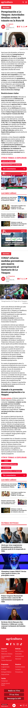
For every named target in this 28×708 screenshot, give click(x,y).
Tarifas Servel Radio (5, 684)
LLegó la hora (5, 667)
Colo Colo (4, 651)
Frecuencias (19, 672)
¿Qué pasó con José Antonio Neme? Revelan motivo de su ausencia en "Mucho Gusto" (9, 199)
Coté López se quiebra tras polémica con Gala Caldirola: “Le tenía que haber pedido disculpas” (18, 207)
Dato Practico (19, 651)
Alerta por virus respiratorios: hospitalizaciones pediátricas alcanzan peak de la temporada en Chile (13, 548)
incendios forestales (9, 464)
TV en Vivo (14, 694)
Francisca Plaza (10, 277)
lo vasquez (6, 467)
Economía (18, 654)
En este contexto (6, 398)
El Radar (3, 669)
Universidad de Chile (6, 657)
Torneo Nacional (6, 660)
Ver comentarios (9, 169)
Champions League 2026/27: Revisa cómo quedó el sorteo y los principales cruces (13, 573)
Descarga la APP (14, 698)
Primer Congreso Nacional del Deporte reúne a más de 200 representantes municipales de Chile (12, 599)
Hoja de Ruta (5, 674)
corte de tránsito (8, 161)
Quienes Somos (20, 667)
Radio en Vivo (14, 690)
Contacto (18, 669)
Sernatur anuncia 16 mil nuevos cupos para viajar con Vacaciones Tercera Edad (8, 215)
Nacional (6, 7)
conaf (6, 461)
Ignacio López (9, 25)
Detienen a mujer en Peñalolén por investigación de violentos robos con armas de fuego (19, 223)
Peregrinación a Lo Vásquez (11, 164)
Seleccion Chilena (6, 654)
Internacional (19, 656)
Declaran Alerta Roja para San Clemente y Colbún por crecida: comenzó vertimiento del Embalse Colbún (13, 625)
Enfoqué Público (6, 672)
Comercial (4, 681)
